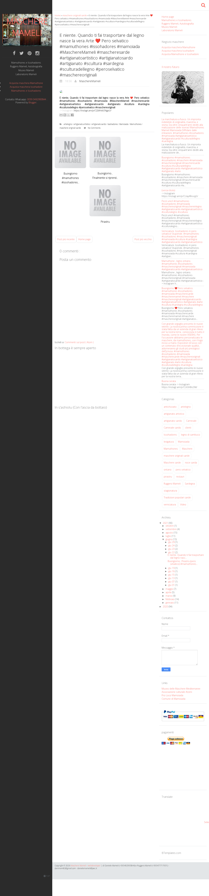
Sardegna (190, 483)
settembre (171, 529)
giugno (169, 539)
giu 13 (171, 578)
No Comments (94, 128)
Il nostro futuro (170, 67)
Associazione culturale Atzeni (177, 691)
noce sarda (191, 462)
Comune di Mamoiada (173, 698)
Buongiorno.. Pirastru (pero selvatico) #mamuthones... (183, 562)
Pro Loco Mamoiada (172, 695)
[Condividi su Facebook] (72, 115)
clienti (188, 427)
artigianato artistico (82, 124)
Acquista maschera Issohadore (26, 86)
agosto (170, 532)
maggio (170, 588)
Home (58, 15)
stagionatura (170, 490)
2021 (166, 522)
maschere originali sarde (75, 15)
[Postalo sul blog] (64, 115)
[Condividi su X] (68, 115)
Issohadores (113, 124)
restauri (180, 476)
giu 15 (171, 574)
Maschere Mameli (27, 27)
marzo (169, 595)
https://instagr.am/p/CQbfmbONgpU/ (92, 110)
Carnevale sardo (172, 427)
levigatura (169, 441)
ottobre (170, 525)
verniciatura (170, 504)
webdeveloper (94, 865)
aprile (169, 592)
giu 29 (171, 542)
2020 (166, 606)
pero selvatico (183, 469)
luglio (169, 536)
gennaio (170, 602)
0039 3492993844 (36, 99)
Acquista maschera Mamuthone (26, 83)
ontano (167, 469)
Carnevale (191, 420)
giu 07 (171, 581)
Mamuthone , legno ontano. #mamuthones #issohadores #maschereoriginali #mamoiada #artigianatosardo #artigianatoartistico (182, 265)
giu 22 (171, 552)
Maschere (187, 448)
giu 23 (171, 548)
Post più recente (66, 239)
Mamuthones (136, 124)
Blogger (32, 102)
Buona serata (169, 381)
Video (183, 504)
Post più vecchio (143, 239)
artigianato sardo (99, 124)
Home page (84, 239)
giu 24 (171, 545)
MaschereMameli (89, 81)
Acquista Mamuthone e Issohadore (180, 54)
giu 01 (171, 585)
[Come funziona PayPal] (183, 715)
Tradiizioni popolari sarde (177, 497)
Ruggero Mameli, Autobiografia (26, 66)
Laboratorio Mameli (26, 74)
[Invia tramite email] (61, 115)
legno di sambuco (190, 434)
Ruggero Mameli (172, 483)
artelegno (68, 124)
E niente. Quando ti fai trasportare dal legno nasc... (186, 556)
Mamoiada (124, 124)
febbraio (170, 599)
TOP (47, 876)
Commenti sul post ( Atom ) (79, 342)
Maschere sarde (172, 462)
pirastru (168, 476)
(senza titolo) (168, 190)
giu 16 (171, 571)
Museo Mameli (26, 70)
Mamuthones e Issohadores (26, 62)
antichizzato (170, 406)
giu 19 (171, 568)
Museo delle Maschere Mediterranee (181, 688)
